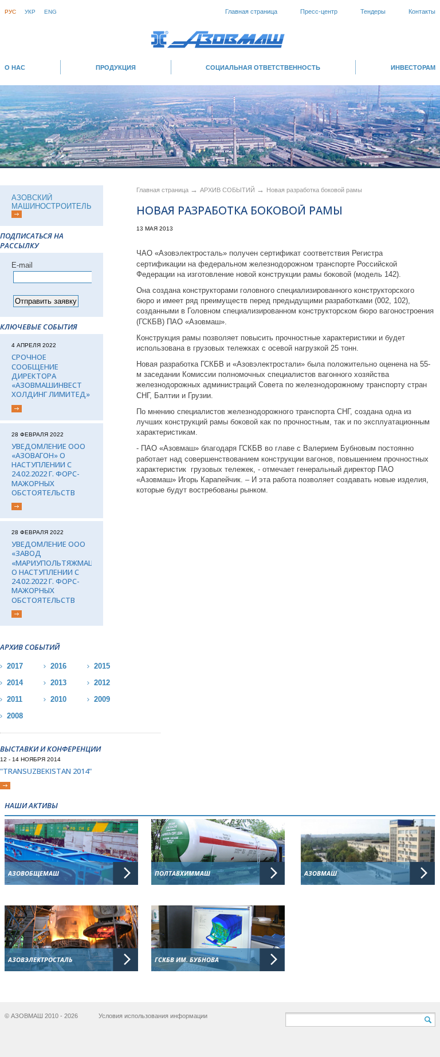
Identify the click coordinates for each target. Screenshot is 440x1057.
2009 (102, 699)
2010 (58, 699)
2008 (15, 716)
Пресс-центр (318, 11)
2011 (14, 699)
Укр (30, 12)
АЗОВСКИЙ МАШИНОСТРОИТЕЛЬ (51, 201)
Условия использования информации (153, 1015)
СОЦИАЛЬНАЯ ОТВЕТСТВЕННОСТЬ (263, 67)
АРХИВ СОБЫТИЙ (228, 189)
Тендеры (373, 11)
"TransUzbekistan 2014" (46, 771)
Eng (50, 12)
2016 (58, 666)
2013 (58, 682)
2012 (102, 682)
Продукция (116, 67)
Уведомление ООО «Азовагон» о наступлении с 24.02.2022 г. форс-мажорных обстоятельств (48, 470)
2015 (102, 666)
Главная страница (251, 11)
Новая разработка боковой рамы (314, 189)
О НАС (15, 67)
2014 (15, 682)
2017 (15, 666)
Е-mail (22, 265)
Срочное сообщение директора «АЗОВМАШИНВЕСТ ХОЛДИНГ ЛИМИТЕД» (50, 375)
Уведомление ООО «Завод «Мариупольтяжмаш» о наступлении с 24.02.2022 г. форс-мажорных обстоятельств (51, 572)
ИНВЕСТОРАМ (413, 67)
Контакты (421, 11)
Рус (10, 12)
